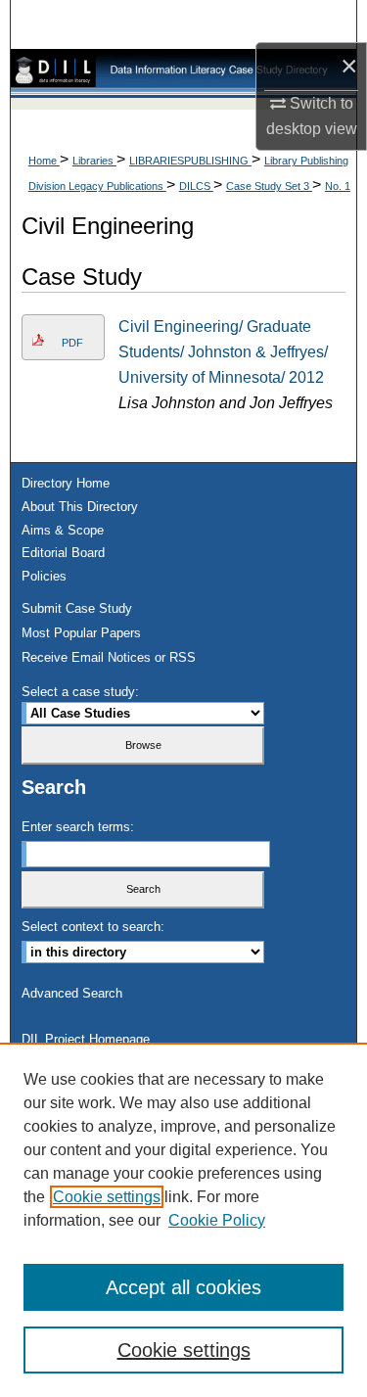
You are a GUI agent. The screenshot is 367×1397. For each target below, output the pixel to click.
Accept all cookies (183, 1287)
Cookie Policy (216, 1220)
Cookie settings (107, 1196)
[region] (183, 1220)
